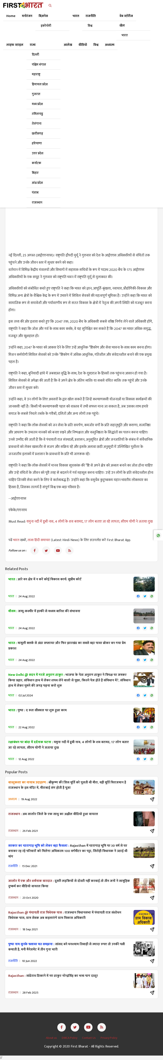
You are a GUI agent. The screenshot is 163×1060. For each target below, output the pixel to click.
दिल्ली (35, 54)
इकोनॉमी (46, 25)
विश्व (90, 25)
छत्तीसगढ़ (37, 133)
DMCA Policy (70, 1037)
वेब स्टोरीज (126, 16)
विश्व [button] (95, 45)
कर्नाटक (36, 163)
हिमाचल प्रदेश (40, 84)
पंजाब (35, 192)
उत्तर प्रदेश (37, 153)
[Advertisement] (81, 217)
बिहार (35, 173)
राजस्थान (37, 202)
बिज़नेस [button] (43, 16)
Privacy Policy (109, 1037)
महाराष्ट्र (36, 74)
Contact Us (89, 1037)
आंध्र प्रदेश (37, 183)
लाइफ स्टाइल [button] (14, 45)
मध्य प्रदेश (37, 104)
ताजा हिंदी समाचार (39, 540)
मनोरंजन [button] (27, 16)
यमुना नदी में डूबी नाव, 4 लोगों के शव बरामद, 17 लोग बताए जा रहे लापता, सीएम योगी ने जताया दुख (90, 521)
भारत (125, 35)
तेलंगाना (36, 123)
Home (10, 16)
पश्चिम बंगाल (39, 64)
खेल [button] (122, 25)
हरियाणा (37, 143)
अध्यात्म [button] (109, 45)
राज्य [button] (33, 45)
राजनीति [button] (91, 16)
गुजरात (36, 94)
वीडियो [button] (83, 45)
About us (52, 1037)
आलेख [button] (68, 45)
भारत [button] (76, 16)
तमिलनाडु (37, 114)
